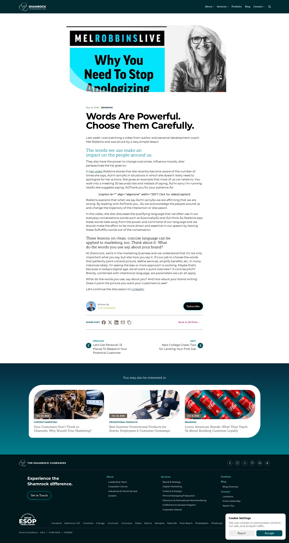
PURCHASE (54, 532)
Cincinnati (113, 523)
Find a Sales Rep (231, 501)
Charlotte (88, 523)
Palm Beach (186, 523)
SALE (42, 532)
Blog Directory (230, 486)
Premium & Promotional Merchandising (184, 500)
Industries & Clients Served (122, 491)
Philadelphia (202, 523)
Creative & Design (172, 491)
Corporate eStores (172, 509)
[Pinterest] (252, 463)
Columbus (127, 523)
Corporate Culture (118, 486)
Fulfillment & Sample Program (179, 505)
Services (222, 6)
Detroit (148, 523)
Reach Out (228, 505)
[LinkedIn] (259, 463)
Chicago (101, 523)
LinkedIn (138, 289)
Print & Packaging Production (179, 495)
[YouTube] (267, 463)
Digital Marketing (172, 486)
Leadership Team (117, 482)
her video (96, 171)
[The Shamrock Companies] (32, 7)
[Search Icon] (269, 7)
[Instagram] (237, 463)
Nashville (172, 523)
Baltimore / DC (73, 523)
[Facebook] (229, 463)
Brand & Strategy (172, 482)
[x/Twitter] (244, 463)
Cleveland (57, 523)
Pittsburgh (217, 523)
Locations (228, 496)
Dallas (138, 523)
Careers (112, 495)
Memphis (160, 523)
